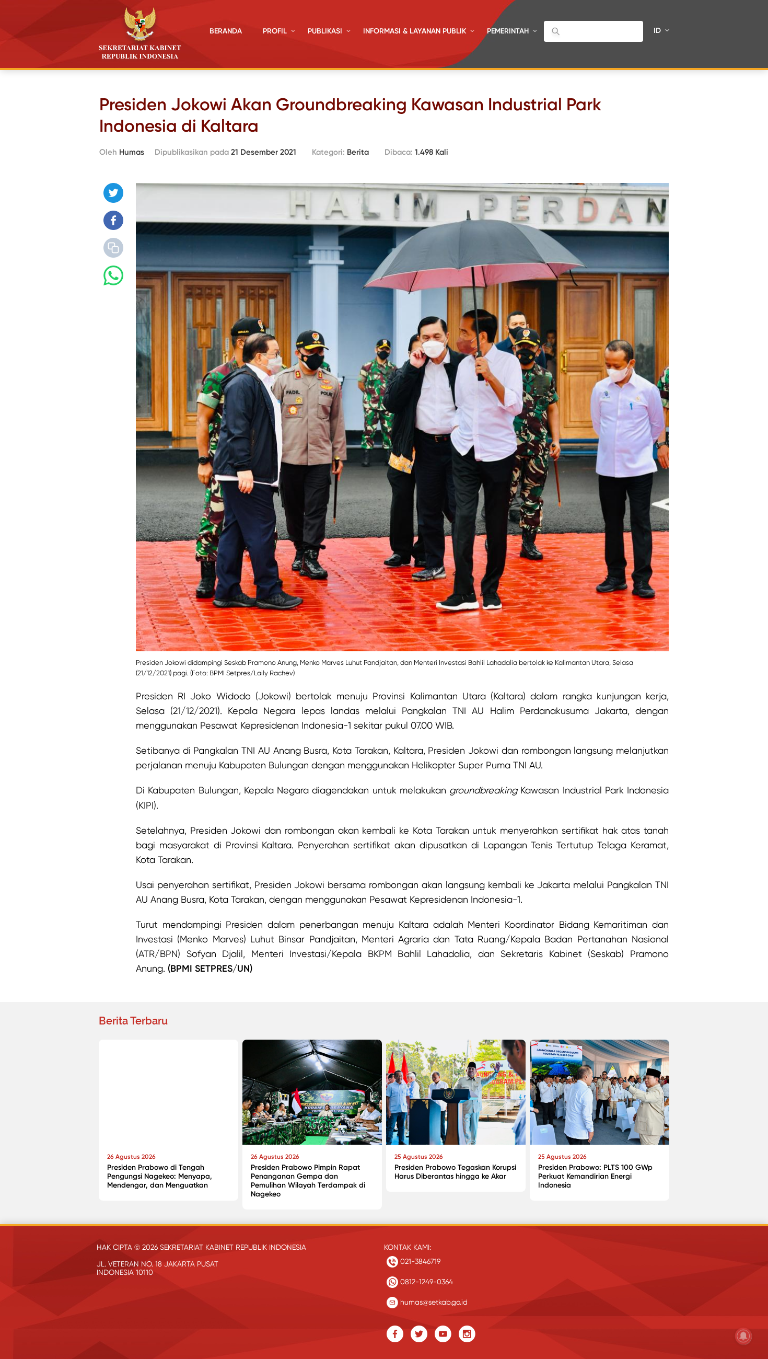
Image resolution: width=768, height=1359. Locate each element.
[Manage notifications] (743, 1336)
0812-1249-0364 (425, 1281)
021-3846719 (419, 1261)
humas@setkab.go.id (433, 1302)
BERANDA (226, 31)
